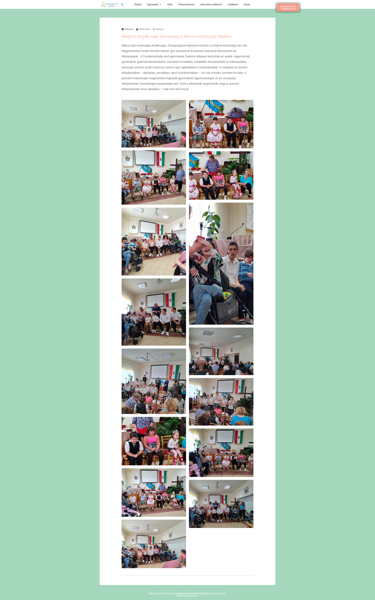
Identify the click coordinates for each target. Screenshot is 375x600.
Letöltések (232, 4)
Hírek (169, 4)
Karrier (247, 4)
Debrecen (129, 29)
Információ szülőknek (211, 4)
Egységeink (152, 4)
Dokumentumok (186, 4)
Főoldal (137, 4)
